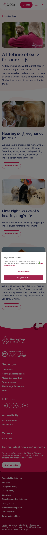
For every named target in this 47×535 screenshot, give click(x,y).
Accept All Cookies (23, 277)
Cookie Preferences (23, 271)
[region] (23, 267)
